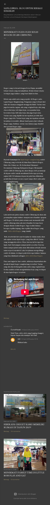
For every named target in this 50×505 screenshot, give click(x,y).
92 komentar (15, 479)
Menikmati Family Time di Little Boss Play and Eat (24, 474)
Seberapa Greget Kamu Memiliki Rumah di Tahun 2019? (24, 426)
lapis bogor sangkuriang (30, 160)
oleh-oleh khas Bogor (33, 256)
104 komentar (15, 431)
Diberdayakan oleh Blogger (27, 494)
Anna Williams (32, 498)
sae (19, 339)
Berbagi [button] (6, 318)
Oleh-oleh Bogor (14, 231)
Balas (13, 349)
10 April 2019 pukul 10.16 (29, 339)
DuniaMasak (16, 330)
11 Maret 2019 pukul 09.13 (30, 330)
